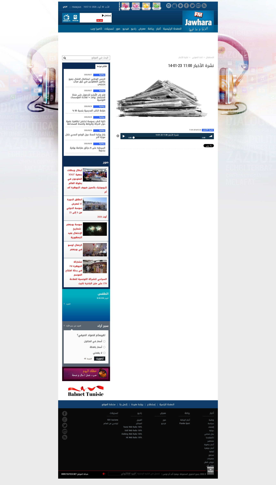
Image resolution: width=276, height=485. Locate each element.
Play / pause (123, 136)
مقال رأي (210, 465)
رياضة (151, 28)
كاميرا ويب (96, 28)
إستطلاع (150, 404)
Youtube (64, 431)
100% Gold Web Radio (133, 430)
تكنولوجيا (210, 437)
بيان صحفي (209, 434)
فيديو (126, 28)
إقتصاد (211, 427)
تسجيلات (109, 28)
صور (118, 28)
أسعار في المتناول (93, 341)
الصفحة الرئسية (166, 404)
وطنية (101, 75)
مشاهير (210, 441)
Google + (64, 419)
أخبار (158, 28)
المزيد (68, 304)
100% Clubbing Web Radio (132, 434)
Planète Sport (184, 423)
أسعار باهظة (96, 347)
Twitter (64, 425)
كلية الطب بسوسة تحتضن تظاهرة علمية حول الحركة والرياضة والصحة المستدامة (85, 122)
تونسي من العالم (110, 423)
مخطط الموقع (108, 404)
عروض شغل (209, 462)
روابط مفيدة (137, 404)
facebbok (64, 413)
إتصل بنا (123, 404)
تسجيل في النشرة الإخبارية (148, 473)
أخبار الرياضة (185, 420)
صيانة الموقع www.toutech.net (74, 474)
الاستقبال (210, 57)
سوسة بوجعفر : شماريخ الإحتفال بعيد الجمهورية (74, 231)
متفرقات (210, 458)
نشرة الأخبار (208, 130)
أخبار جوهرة (209, 448)
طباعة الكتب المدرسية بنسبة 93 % (89, 111)
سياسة (211, 423)
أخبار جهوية (209, 444)
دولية (211, 430)
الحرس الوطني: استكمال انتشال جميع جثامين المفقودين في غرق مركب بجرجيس (87, 81)
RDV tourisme (112, 420)
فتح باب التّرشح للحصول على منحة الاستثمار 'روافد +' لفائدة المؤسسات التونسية (88, 97)
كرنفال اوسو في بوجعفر (75, 247)
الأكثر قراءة (102, 66)
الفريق (139, 420)
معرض (142, 28)
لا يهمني (97, 353)
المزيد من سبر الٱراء (73, 326)
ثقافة (211, 451)
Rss (64, 437)
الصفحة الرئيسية (172, 28)
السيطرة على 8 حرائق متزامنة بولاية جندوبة (87, 149)
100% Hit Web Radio (134, 437)
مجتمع (211, 455)
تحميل (118, 136)
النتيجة (89, 358)
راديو (133, 28)
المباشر (139, 423)
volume (211, 136)
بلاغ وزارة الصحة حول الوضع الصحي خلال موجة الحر (85, 136)
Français (76, 7)
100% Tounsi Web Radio (132, 427)
